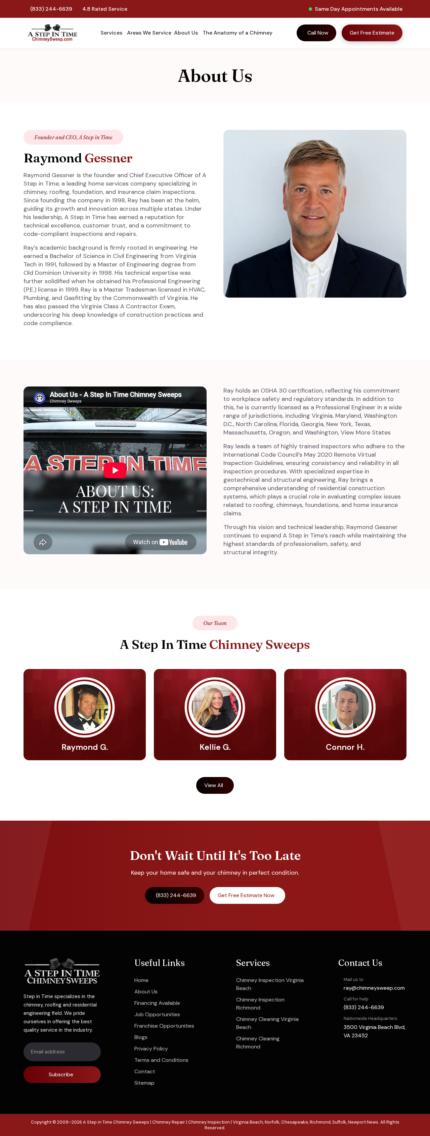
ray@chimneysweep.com (374, 987)
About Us (146, 991)
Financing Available (157, 1002)
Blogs (140, 1037)
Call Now (317, 32)
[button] (112, 33)
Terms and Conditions (161, 1060)
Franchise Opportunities (164, 1025)
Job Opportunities (157, 1014)
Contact (144, 1071)
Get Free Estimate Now (246, 895)
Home (141, 980)
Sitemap (144, 1082)
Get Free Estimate (372, 32)
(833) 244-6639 (51, 8)
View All (213, 785)
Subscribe (61, 1074)
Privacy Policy (151, 1048)
